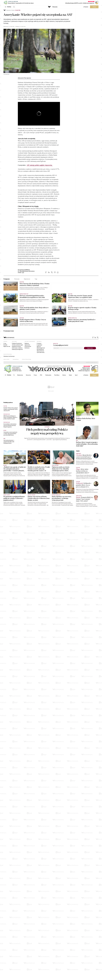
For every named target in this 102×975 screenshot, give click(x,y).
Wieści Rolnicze (40, 350)
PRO (41, 375)
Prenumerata (28, 346)
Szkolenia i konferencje (9, 356)
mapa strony (6, 359)
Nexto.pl (39, 346)
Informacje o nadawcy (17, 348)
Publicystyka (48, 375)
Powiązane (7, 279)
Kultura (64, 375)
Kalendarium (16, 359)
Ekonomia (54, 7)
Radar (70, 375)
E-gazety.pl (39, 345)
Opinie (78, 451)
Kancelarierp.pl (40, 349)
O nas (5, 343)
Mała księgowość (41, 348)
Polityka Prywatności (17, 343)
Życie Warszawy (40, 352)
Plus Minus (56, 375)
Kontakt (5, 345)
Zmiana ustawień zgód (17, 345)
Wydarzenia (20, 375)
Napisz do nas (7, 346)
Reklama (27, 343)
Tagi (36, 279)
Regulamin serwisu (16, 346)
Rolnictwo (17, 10)
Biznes (12, 10)
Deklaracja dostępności (17, 349)
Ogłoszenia (27, 345)
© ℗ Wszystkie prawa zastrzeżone (26, 271)
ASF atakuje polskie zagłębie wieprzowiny (40, 165)
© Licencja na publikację (24, 269)
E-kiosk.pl (39, 343)
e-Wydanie (85, 6)
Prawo (35, 375)
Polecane (16, 279)
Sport (76, 375)
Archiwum (27, 348)
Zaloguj (94, 6)
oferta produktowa (26, 359)
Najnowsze (27, 279)
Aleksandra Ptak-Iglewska (24, 78)
